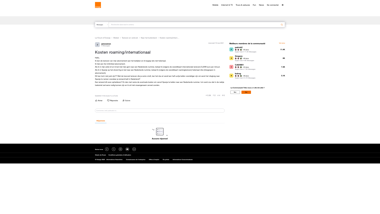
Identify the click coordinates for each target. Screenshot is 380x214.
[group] (208, 95)
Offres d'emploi (154, 159)
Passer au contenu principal (10, 1)
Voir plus (282, 43)
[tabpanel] (160, 131)
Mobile (215, 5)
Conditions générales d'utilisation (119, 155)
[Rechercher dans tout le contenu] (282, 25)
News (261, 5)
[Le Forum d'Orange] (98, 5)
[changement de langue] (282, 5)
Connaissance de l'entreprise (135, 159)
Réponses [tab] (100, 121)
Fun (254, 5)
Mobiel (116, 38)
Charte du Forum (100, 155)
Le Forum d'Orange (102, 38)
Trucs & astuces (243, 5)
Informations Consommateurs (183, 159)
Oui (246, 92)
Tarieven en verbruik (130, 38)
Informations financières (114, 159)
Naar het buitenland (149, 38)
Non (235, 92)
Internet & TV (227, 5)
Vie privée (166, 159)
